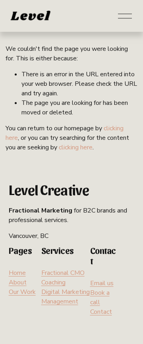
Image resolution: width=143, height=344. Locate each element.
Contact (101, 311)
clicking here (76, 147)
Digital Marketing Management (65, 297)
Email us (102, 283)
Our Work (22, 292)
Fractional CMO (63, 273)
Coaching (53, 282)
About (18, 282)
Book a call (100, 297)
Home (17, 273)
